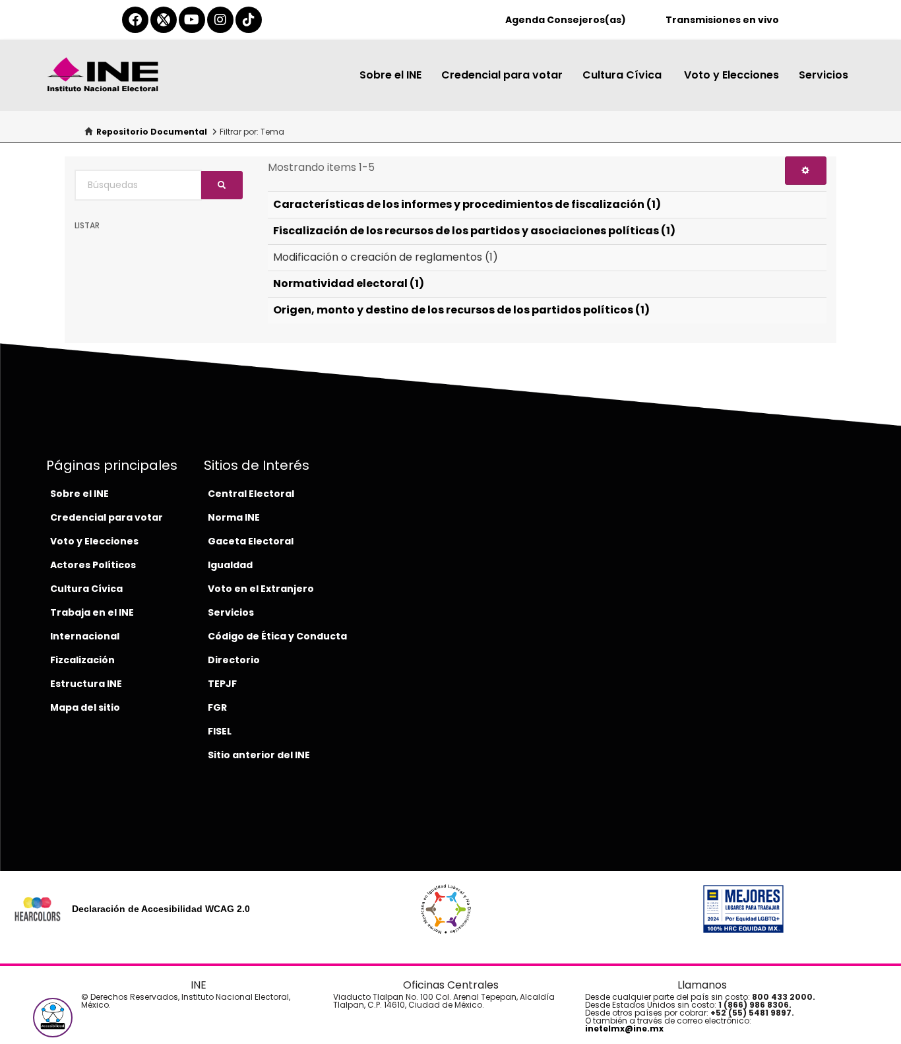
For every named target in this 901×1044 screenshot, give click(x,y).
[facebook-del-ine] (135, 20)
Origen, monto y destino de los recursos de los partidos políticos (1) (461, 309)
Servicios (823, 74)
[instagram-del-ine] (220, 20)
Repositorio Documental (151, 131)
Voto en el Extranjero (261, 588)
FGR (217, 707)
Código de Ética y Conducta (277, 636)
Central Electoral (251, 493)
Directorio (234, 660)
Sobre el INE (390, 74)
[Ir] (222, 185)
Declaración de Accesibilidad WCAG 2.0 (161, 908)
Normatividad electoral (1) (348, 283)
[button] (53, 1017)
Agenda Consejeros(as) (565, 19)
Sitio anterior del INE (259, 755)
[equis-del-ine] (163, 20)
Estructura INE (86, 683)
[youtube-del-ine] (192, 20)
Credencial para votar (502, 74)
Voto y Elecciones (731, 74)
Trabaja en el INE (92, 612)
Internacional (84, 636)
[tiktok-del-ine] (248, 20)
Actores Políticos (93, 564)
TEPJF (222, 683)
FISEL (220, 731)
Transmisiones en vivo (722, 19)
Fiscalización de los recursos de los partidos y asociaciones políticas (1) (474, 230)
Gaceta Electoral (251, 541)
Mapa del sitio (85, 707)
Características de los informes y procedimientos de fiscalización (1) (467, 204)
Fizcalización (82, 660)
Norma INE (234, 517)
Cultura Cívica (623, 74)
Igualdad (230, 564)
